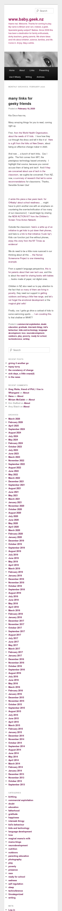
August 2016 (14, 673)
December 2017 (16, 620)
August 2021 (14, 488)
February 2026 (15, 422)
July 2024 (13, 436)
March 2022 (14, 477)
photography (14, 859)
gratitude (23, 327)
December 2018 (16, 579)
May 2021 (13, 495)
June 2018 (13, 599)
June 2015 (13, 718)
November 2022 (16, 460)
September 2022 (16, 464)
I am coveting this (42, 313)
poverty (26, 335)
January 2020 (15, 537)
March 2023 (14, 456)
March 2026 (14, 418)
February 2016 (15, 690)
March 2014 (14, 763)
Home (12, 70)
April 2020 (13, 526)
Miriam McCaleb (16, 399)
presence (13, 869)
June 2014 (13, 753)
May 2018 (13, 603)
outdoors (12, 335)
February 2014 (15, 767)
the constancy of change (20, 370)
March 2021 (14, 498)
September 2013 (16, 784)
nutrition (12, 848)
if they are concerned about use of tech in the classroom (29, 171)
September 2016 (16, 669)
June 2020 (13, 519)
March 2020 (14, 530)
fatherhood (14, 810)
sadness (12, 880)
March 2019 (14, 568)
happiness (13, 817)
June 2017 (13, 641)
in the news (14, 376)
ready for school (38, 335)
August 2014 (14, 749)
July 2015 (13, 714)
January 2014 (15, 770)
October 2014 (15, 742)
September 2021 (16, 484)
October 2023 (15, 446)
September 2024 (16, 429)
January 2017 (15, 655)
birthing (12, 796)
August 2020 (14, 512)
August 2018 (14, 592)
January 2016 (15, 693)
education (13, 327)
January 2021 (15, 502)
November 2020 (16, 505)
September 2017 (16, 631)
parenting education (18, 855)
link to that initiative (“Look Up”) (36, 233)
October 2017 (15, 627)
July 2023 (13, 450)
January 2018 (15, 617)
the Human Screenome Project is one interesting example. (26, 258)
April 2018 (13, 606)
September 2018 (16, 589)
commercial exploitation (28, 324)
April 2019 (13, 564)
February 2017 (15, 652)
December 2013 (16, 774)
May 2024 (13, 439)
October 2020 (15, 509)
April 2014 (13, 760)
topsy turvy (14, 366)
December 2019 (16, 540)
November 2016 (16, 662)
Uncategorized (15, 894)
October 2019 (15, 544)
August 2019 (14, 551)
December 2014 (16, 735)
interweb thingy (35, 327)
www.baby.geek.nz (26, 19)
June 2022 (13, 470)
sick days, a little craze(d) (21, 373)
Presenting (44, 70)
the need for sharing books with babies (35, 275)
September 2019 (16, 547)
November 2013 (16, 777)
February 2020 (15, 533)
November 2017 (16, 624)
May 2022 (13, 474)
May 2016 (13, 683)
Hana (11, 396)
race (10, 873)
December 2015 (16, 697)
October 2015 (15, 704)
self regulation (15, 883)
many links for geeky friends (20, 101)
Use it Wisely (15, 76)
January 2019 (15, 575)
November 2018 (16, 582)
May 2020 (13, 523)
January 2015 (15, 732)
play (20, 335)
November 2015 (16, 700)
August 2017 (14, 634)
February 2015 (15, 728)
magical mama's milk (19, 838)
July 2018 (13, 596)
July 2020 (13, 516)
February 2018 (15, 613)
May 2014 (13, 756)
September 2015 (16, 707)
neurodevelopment (35, 332)
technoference (15, 338)
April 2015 (13, 721)
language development (20, 831)
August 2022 (14, 467)
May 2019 (13, 561)
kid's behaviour (16, 824)
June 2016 (13, 679)
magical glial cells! (17, 303)
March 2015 (14, 725)
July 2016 (13, 676)
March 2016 (14, 687)
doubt (43, 324)
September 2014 (16, 746)
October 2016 (15, 666)
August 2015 (14, 711)
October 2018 (15, 585)
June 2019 (13, 558)
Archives (40, 76)
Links (32, 70)
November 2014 (16, 739)
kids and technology (28, 330)
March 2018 (14, 610)
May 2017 (13, 645)
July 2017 (13, 638)
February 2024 (15, 443)
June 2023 (13, 453)
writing (26, 338)
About (22, 70)
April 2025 (13, 425)
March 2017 (14, 648)
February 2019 (15, 571)
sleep (11, 887)
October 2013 (15, 781)
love (24, 332)
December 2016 (16, 659)
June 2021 (13, 491)
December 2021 (16, 481)
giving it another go (18, 363)
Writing (28, 76)
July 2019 (13, 554)
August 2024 (14, 432)
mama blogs (14, 841)
